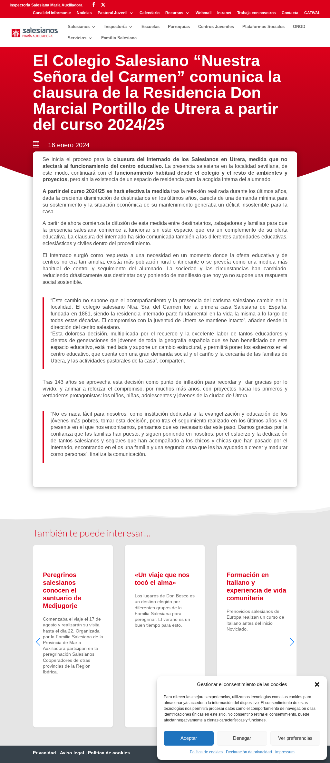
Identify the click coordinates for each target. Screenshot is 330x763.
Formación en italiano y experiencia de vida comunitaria (256, 636)
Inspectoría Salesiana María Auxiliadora (46, 5)
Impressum (285, 752)
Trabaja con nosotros (256, 13)
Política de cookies (206, 752)
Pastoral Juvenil (112, 13)
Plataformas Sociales (263, 26)
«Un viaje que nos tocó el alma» (165, 636)
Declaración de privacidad (249, 752)
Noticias (84, 13)
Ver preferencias (295, 738)
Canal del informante (52, 13)
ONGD (299, 26)
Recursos (174, 13)
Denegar (242, 738)
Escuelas (150, 26)
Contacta (290, 13)
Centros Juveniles (216, 26)
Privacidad (44, 752)
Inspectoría (115, 26)
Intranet (224, 13)
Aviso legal (72, 752)
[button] (317, 684)
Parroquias (179, 26)
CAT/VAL (312, 13)
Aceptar (188, 738)
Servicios (77, 38)
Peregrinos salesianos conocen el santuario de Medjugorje (73, 636)
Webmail (203, 13)
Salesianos (79, 26)
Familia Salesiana (119, 38)
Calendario (150, 13)
